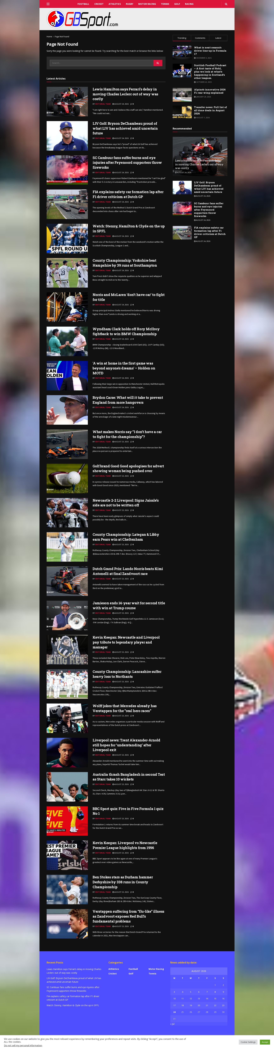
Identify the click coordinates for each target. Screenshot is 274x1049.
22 (215, 1005)
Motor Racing (147, 3)
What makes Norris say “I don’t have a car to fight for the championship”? (127, 434)
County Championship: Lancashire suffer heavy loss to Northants (127, 674)
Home (49, 36)
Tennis (165, 3)
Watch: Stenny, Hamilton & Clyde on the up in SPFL (73, 1005)
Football (83, 3)
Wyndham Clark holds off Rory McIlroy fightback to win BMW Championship (126, 331)
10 (174, 998)
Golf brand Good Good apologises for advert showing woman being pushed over (128, 468)
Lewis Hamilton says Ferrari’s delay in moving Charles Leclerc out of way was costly (125, 94)
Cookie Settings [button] (248, 1042)
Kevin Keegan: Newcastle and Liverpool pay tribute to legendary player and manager (126, 642)
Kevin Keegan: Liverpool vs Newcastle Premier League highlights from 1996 (125, 845)
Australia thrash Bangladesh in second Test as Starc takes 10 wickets (129, 777)
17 (174, 1005)
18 (182, 1005)
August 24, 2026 (121, 104)
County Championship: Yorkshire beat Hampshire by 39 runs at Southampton (125, 263)
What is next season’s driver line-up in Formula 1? (210, 50)
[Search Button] (157, 63)
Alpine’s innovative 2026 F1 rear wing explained (210, 91)
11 (182, 998)
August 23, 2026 (121, 441)
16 (223, 998)
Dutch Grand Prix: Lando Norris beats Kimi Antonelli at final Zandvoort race (128, 571)
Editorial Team (103, 104)
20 (199, 1005)
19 (191, 1005)
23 (223, 1005)
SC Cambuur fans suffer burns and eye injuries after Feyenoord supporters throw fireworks (127, 162)
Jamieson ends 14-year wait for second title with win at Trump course (129, 605)
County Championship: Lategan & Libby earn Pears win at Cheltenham (126, 537)
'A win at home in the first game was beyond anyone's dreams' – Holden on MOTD (124, 368)
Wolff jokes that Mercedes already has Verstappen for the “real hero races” (125, 708)
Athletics (115, 3)
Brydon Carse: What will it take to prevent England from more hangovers (128, 400)
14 (207, 998)
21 (207, 1005)
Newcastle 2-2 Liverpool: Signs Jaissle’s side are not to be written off (126, 503)
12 (191, 998)
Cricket (99, 3)
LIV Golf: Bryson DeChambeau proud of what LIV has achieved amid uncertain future (125, 128)
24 (174, 1012)
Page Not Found (62, 36)
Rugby (129, 3)
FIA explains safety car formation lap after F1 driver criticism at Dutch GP (128, 194)
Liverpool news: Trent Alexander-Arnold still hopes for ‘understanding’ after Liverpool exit (126, 745)
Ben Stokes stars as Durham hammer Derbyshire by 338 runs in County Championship (123, 882)
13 (199, 998)
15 (215, 998)
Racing (189, 3)
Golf (177, 3)
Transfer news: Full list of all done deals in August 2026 (210, 110)
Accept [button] (265, 1042)
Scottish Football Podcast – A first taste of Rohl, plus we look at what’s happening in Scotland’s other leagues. (210, 72)
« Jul (172, 1023)
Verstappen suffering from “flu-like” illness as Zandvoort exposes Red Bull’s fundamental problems (128, 916)
